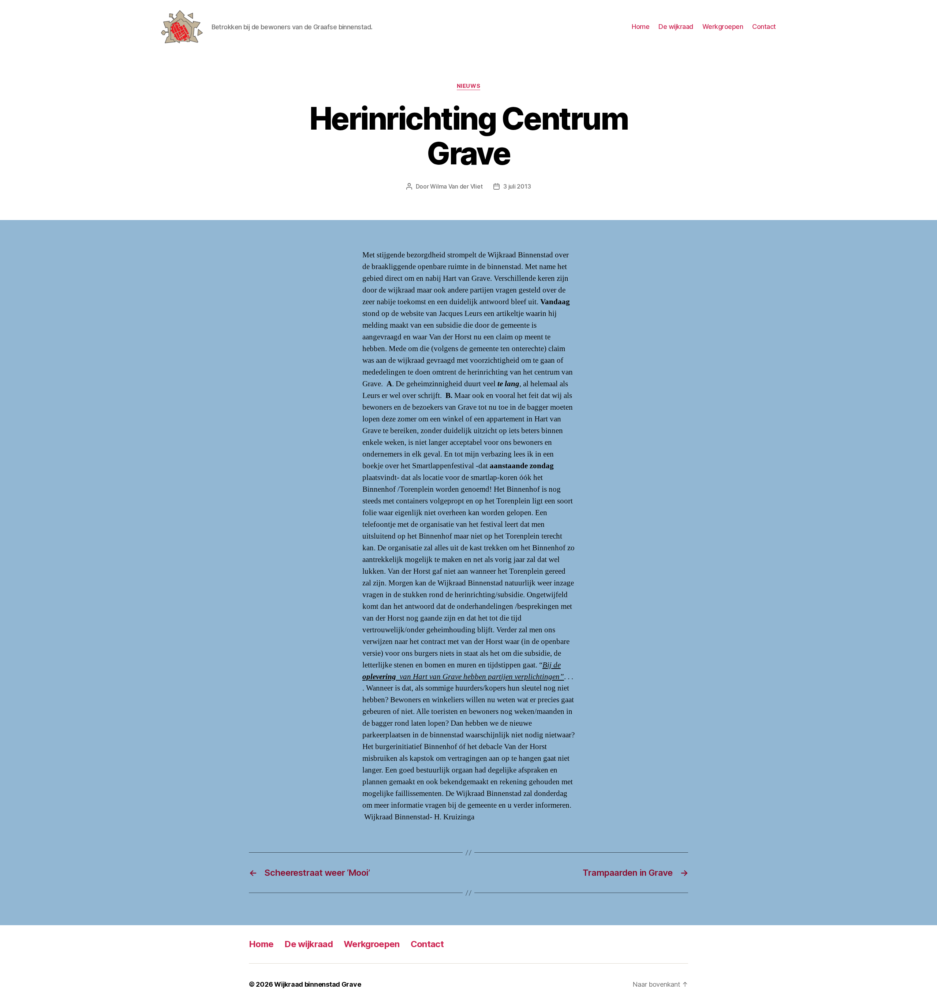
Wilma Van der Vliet (456, 186)
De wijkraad (675, 26)
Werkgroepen (722, 26)
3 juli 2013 (517, 186)
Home (640, 26)
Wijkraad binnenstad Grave (317, 984)
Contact (764, 26)
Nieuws (468, 86)
